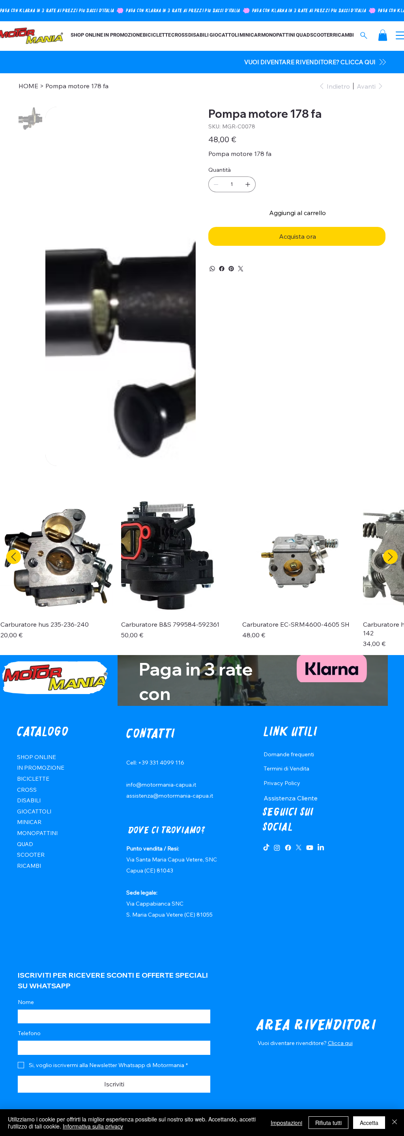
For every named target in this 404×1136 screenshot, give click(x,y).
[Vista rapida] (56, 557)
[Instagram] (277, 848)
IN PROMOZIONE (40, 767)
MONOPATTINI (37, 833)
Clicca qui (340, 1043)
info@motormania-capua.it (161, 784)
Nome (26, 1002)
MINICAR (29, 822)
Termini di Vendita (286, 768)
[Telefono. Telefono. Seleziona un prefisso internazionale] (30, 1047)
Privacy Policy (282, 783)
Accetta (369, 1123)
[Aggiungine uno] (248, 184)
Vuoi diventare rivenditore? (293, 1043)
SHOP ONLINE (36, 757)
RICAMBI (29, 865)
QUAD (25, 844)
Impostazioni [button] (286, 1123)
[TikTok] (266, 848)
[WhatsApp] (212, 269)
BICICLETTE (33, 778)
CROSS (27, 789)
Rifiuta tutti (328, 1123)
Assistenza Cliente (291, 798)
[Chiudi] (394, 1123)
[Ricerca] (364, 35)
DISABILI (29, 800)
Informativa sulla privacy (93, 1126)
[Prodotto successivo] (390, 556)
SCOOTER (31, 854)
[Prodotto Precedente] (13, 556)
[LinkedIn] (321, 848)
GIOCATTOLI (34, 811)
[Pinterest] (231, 269)
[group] (202, 574)
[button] (382, 35)
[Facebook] (222, 269)
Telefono (29, 1033)
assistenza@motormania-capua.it (169, 795)
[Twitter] (241, 269)
